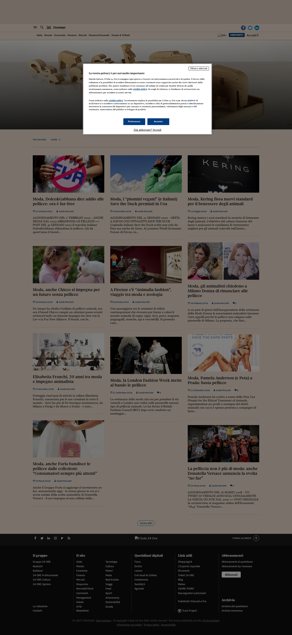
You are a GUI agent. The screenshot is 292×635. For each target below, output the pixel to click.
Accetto (158, 121)
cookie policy (140, 89)
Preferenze (134, 121)
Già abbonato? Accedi (147, 129)
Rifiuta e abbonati (198, 68)
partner (191, 100)
